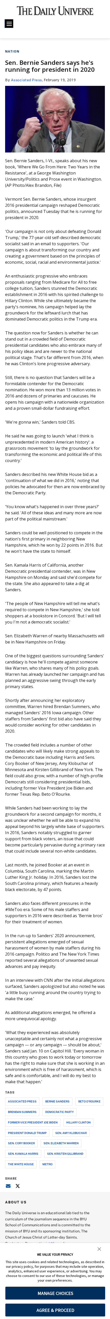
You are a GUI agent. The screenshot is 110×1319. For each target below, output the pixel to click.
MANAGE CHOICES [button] (55, 1293)
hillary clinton (78, 1122)
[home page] (55, 12)
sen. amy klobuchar (71, 1132)
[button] (99, 1248)
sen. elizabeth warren (61, 1143)
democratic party (59, 1111)
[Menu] (9, 23)
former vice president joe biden (33, 1122)
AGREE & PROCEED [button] (55, 1310)
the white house (21, 1164)
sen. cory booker (21, 1143)
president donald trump (27, 1132)
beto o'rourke (89, 1101)
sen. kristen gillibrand (65, 1153)
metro (47, 1164)
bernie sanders (57, 1101)
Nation (12, 51)
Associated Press (26, 80)
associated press (22, 1101)
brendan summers (22, 1111)
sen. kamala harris (23, 1153)
